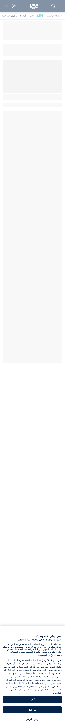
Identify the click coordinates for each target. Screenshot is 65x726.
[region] (32, 676)
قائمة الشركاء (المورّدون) (50, 655)
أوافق (32, 699)
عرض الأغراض (32, 719)
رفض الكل (32, 710)
